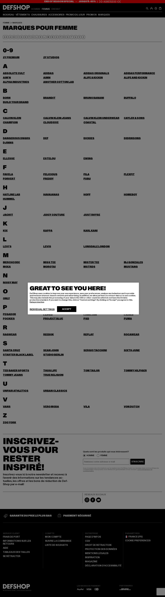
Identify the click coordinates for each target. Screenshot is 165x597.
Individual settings (42, 309)
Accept (66, 309)
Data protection (37, 302)
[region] (83, 298)
